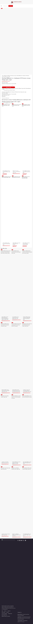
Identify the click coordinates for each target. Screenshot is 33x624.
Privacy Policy (3, 611)
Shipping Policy (10, 612)
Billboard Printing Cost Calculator (6, 615)
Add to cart (11, 85)
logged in (8, 102)
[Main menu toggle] (1, 6)
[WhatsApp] (23, 539)
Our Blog (7, 611)
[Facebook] (19, 539)
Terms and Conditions (4, 612)
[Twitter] (21, 539)
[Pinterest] (25, 539)
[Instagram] (18, 539)
